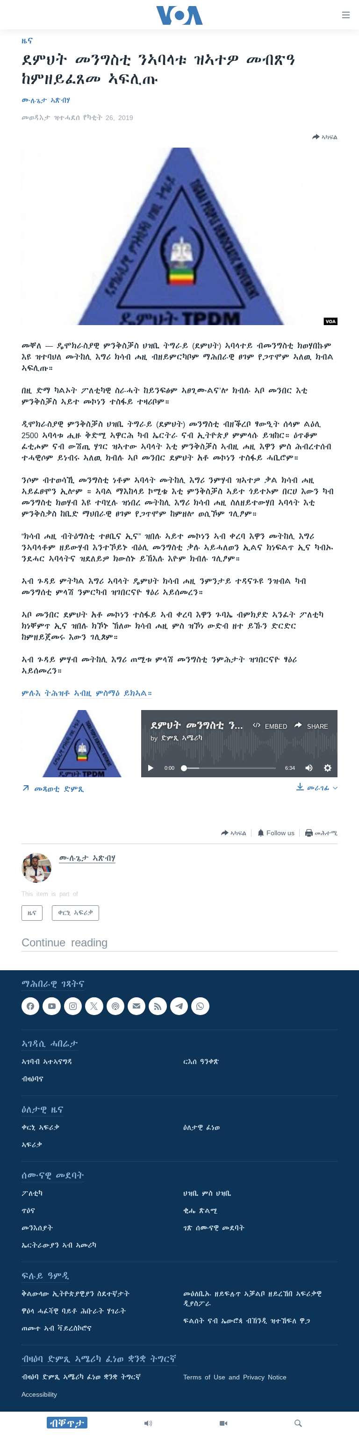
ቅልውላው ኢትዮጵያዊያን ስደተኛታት (75, 1294)
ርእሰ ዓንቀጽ (201, 1062)
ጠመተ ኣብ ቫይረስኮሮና (57, 1329)
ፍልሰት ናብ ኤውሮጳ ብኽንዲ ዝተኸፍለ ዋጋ (246, 1321)
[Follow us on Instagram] (73, 1006)
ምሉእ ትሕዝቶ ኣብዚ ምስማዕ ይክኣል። (87, 693)
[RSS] (157, 1006)
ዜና (27, 40)
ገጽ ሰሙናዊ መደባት (213, 1228)
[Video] (223, 1423)
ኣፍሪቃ (32, 1145)
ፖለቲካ (32, 1194)
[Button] (324, 136)
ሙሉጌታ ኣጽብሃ (46, 100)
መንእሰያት (37, 1228)
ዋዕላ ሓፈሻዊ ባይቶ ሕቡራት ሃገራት (74, 1311)
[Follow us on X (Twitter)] (94, 1006)
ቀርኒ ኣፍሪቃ (40, 1128)
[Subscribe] (136, 1006)
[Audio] (148, 1423)
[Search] (298, 1423)
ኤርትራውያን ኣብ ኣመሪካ (59, 1246)
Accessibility (39, 1395)
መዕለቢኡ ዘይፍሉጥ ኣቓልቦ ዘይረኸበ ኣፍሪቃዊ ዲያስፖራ (252, 1299)
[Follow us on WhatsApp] (200, 1006)
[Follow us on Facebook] (30, 1006)
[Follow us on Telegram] (179, 1006)
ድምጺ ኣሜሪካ (181, 738)
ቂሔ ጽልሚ (200, 1211)
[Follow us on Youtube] (51, 1006)
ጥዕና (28, 1211)
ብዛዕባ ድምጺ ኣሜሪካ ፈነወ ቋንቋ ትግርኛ (81, 1377)
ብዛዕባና (32, 1079)
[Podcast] (115, 1006)
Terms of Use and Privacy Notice (235, 1377)
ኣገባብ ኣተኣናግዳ (47, 1062)
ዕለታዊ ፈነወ (201, 1128)
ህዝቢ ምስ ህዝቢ (207, 1194)
